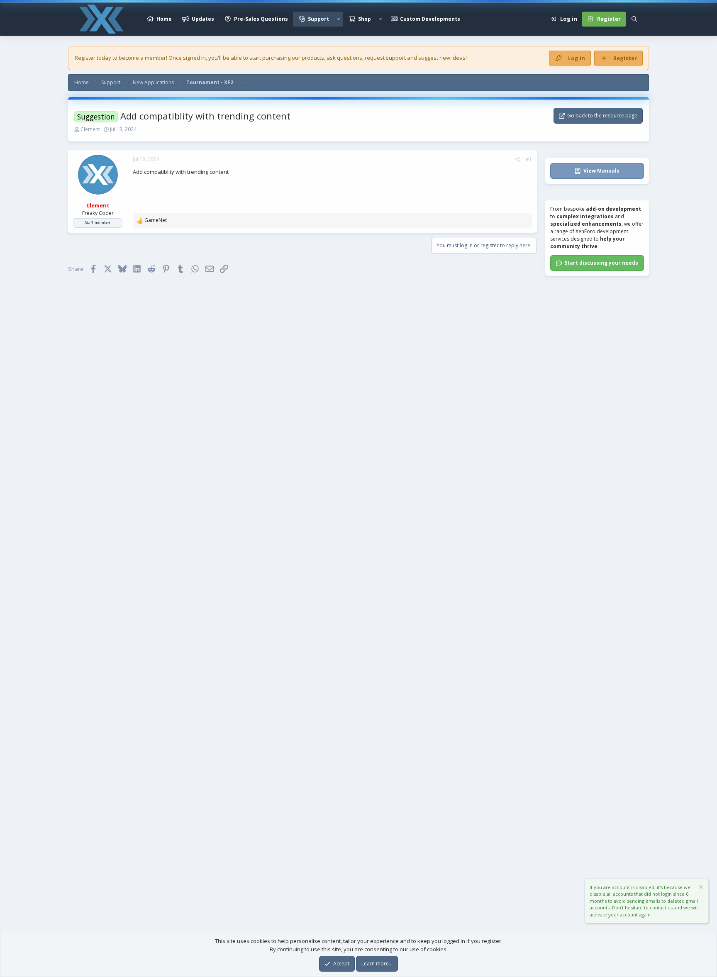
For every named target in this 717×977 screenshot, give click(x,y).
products (313, 57)
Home (164, 18)
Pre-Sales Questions (261, 18)
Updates (203, 18)
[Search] (634, 19)
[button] (338, 19)
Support (318, 18)
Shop (364, 18)
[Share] (517, 159)
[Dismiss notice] (700, 888)
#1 (529, 159)
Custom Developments (430, 18)
